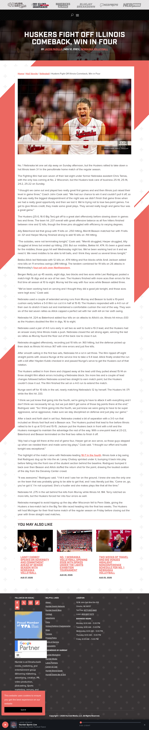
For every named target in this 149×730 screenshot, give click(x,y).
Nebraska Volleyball (94, 49)
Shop (48, 630)
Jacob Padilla (53, 49)
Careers (49, 634)
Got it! (23, 709)
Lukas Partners (52, 662)
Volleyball (44, 73)
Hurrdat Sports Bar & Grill (56, 674)
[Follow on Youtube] (17, 607)
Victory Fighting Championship (58, 626)
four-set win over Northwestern (51, 268)
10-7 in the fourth (91, 455)
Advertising (50, 618)
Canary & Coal (51, 666)
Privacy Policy (51, 638)
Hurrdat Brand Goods (54, 670)
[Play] (5, 725)
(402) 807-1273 (87, 614)
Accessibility (51, 646)
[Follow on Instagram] (30, 602)
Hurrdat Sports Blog (53, 610)
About (48, 602)
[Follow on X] (24, 602)
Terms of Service (52, 642)
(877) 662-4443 (90, 610)
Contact (49, 614)
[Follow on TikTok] (37, 602)
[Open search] (72, 15)
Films (48, 622)
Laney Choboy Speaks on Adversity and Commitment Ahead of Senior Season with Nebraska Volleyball (35, 565)
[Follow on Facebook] (17, 602)
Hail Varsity (32, 73)
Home (21, 73)
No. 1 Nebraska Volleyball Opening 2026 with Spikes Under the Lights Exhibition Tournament (73, 564)
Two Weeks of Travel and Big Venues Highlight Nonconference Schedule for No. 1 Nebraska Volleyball (113, 565)
